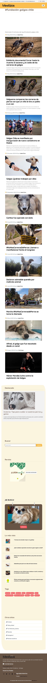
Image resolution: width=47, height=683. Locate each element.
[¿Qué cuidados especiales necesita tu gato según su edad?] (8, 549)
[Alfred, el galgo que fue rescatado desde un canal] (23, 330)
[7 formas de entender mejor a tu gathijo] (8, 541)
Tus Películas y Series (13, 628)
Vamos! (39, 445)
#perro (36, 593)
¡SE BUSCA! (9, 500)
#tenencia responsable (19, 595)
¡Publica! (23, 527)
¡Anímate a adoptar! (20, 1)
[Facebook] (4, 674)
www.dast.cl (34, 680)
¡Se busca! (15, 1)
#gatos (23, 593)
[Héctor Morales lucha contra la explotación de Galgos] (23, 362)
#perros (13, 593)
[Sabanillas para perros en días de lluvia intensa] (8, 565)
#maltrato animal (30, 593)
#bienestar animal (9, 595)
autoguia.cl (10, 635)
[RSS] (44, 1)
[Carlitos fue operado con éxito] (23, 204)
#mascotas (18, 593)
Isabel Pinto (20, 34)
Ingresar (11, 1)
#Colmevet (37, 595)
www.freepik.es (23, 676)
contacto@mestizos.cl (31, 1)
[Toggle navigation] (43, 5)
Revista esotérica (12, 638)
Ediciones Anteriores (31, 472)
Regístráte (6, 1)
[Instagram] (41, 1)
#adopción (27, 595)
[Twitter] (40, 1)
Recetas (9, 632)
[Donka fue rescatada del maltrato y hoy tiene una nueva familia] (8, 557)
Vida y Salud (10, 625)
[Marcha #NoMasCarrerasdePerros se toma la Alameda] (23, 298)
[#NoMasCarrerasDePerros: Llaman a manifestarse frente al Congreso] (23, 234)
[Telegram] (12, 674)
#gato (32, 595)
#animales (8, 593)
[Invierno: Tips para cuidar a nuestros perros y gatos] (19, 400)
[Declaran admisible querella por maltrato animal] (23, 266)
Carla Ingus (21, 350)
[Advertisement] (23, 21)
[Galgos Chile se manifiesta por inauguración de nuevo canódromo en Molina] (23, 125)
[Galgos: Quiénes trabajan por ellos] (23, 166)
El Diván (9, 622)
